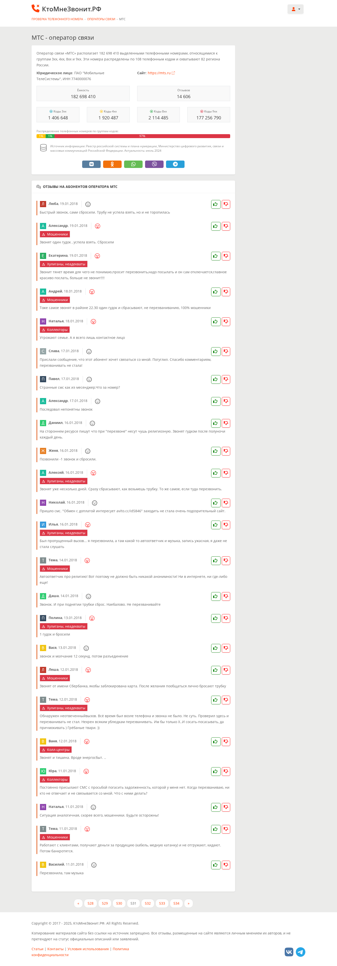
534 (176, 903)
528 (91, 903)
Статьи (37, 949)
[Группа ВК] (289, 952)
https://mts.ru (159, 73)
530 (119, 903)
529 (105, 903)
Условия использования (88, 949)
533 (162, 903)
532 (148, 903)
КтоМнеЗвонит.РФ (71, 8)
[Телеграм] (300, 952)
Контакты (55, 949)
